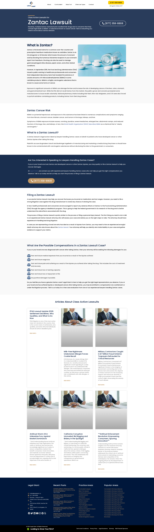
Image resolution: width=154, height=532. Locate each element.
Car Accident (58, 4)
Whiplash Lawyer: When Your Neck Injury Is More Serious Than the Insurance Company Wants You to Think (64, 515)
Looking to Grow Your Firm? (42, 529)
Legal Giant (34, 171)
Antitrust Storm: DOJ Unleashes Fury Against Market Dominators (40, 436)
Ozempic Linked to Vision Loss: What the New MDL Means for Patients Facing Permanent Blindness (64, 490)
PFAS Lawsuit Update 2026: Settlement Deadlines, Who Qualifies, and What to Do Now (42, 314)
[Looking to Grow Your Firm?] (28, 529)
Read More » (33, 333)
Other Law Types (80, 4)
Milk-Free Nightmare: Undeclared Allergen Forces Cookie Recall (76, 353)
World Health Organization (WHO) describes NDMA (82, 124)
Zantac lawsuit (63, 227)
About (49, 4)
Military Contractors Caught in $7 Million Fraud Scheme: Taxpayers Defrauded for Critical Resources (110, 355)
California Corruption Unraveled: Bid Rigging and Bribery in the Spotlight (76, 436)
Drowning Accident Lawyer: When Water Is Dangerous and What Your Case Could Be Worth (64, 509)
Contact (91, 4)
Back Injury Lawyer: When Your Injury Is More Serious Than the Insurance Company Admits (63, 496)
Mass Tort (69, 4)
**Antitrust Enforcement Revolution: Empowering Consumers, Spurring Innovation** (108, 437)
